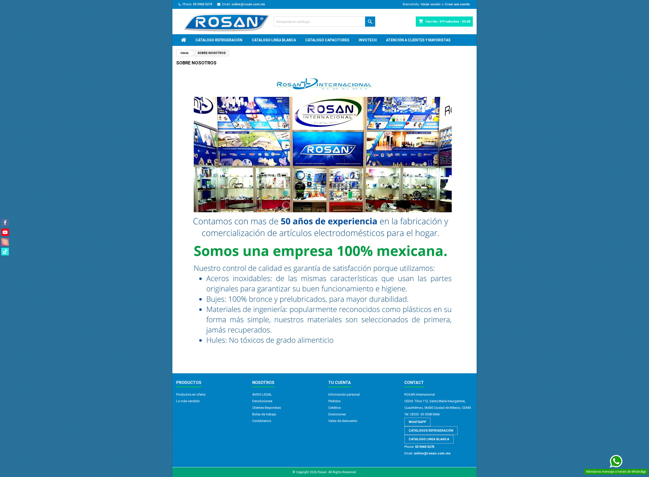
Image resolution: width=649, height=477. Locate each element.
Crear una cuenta (457, 4)
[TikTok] (5, 251)
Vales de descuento (342, 421)
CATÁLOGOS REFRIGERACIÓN (431, 430)
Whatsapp (417, 422)
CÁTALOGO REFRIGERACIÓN (218, 40)
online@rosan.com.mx (248, 4)
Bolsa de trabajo (264, 414)
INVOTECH (368, 40)
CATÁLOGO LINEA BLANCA (429, 439)
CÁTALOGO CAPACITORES (327, 40)
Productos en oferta (190, 394)
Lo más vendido (188, 401)
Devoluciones (262, 401)
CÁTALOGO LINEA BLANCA (274, 40)
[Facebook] (5, 222)
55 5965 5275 (202, 4)
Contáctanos (261, 421)
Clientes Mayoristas (266, 408)
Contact (414, 382)
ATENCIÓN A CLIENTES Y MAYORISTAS (418, 40)
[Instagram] (5, 242)
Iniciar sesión (430, 4)
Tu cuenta (339, 382)
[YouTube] (5, 232)
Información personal (344, 394)
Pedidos (334, 401)
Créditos (334, 408)
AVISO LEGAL (262, 394)
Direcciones (337, 414)
